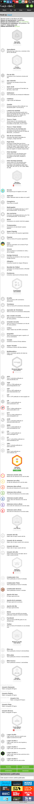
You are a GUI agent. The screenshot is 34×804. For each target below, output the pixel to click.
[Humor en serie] (23, 1)
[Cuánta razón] (4, 1)
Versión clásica (23, 802)
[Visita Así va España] (17, 788)
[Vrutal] (17, 1)
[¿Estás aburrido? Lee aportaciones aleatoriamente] (15, 10)
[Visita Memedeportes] (28, 783)
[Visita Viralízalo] (5, 783)
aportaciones (25, 767)
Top (11, 10)
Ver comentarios (24, 21)
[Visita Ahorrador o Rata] (17, 798)
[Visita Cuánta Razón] (17, 783)
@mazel (17, 26)
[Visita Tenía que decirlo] (17, 793)
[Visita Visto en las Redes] (5, 793)
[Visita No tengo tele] (28, 798)
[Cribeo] (20, 1)
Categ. (20, 10)
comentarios (8, 770)
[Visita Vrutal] (28, 793)
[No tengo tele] (29, 1)
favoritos (8, 767)
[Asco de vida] (1, 1)
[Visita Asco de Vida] (5, 788)
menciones (25, 770)
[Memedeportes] (8, 1)
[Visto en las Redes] (11, 1)
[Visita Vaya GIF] (5, 798)
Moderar (29, 10)
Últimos (4, 10)
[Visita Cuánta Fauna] (28, 788)
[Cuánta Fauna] (26, 1)
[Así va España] (14, 1)
